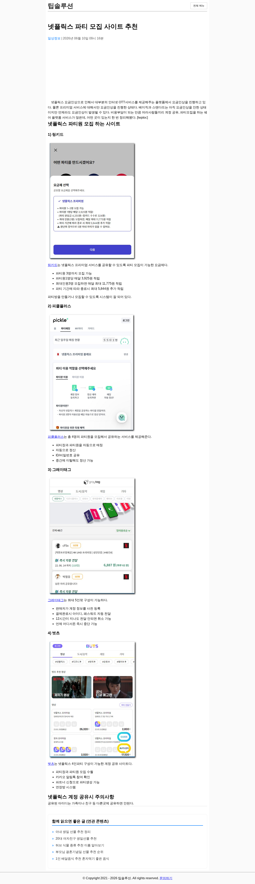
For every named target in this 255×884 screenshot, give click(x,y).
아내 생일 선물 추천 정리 (73, 831)
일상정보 (54, 38)
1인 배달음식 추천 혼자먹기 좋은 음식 (82, 858)
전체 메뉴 (198, 5)
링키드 (52, 265)
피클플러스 (56, 436)
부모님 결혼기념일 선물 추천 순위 (79, 852)
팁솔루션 (60, 5)
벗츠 (51, 763)
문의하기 (166, 878)
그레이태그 (56, 600)
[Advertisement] (127, 72)
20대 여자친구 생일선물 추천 (76, 838)
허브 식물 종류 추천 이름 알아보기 (80, 845)
